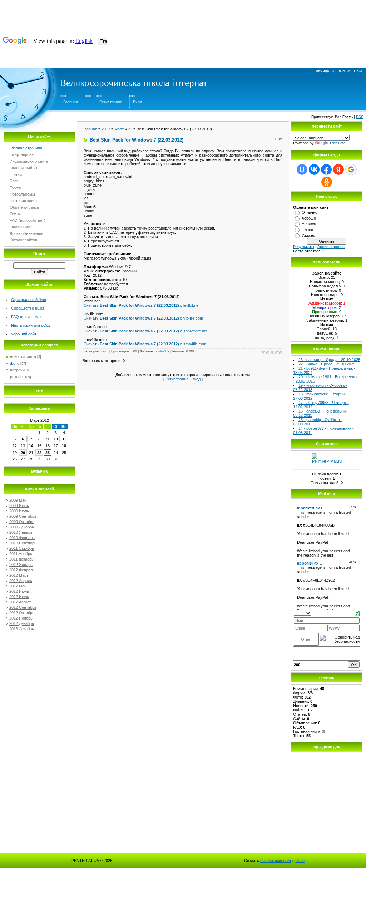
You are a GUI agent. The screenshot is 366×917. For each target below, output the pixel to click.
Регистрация (110, 102)
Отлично (309, 212)
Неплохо (309, 224)
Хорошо (309, 218)
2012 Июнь (19, 591)
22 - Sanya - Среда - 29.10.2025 (326, 364)
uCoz (300, 860)
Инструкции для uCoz (30, 325)
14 (31, 446)
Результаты (303, 247)
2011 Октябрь (21, 548)
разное (16, 377)
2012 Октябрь (21, 613)
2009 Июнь (19, 505)
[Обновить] (357, 613)
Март (119, 129)
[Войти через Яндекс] (338, 169)
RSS (359, 117)
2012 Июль (19, 597)
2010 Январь (21, 532)
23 (47, 452)
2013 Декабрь (21, 629)
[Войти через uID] (302, 169)
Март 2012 (39, 420)
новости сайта (23, 356)
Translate (337, 143)
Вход (137, 102)
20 (23, 452)
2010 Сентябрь (22, 543)
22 (39, 452)
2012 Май (17, 586)
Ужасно (308, 235)
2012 (106, 129)
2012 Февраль (22, 570)
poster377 (162, 351)
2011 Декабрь (21, 559)
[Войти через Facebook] (326, 169)
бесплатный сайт (275, 860)
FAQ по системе (26, 317)
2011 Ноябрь (20, 554)
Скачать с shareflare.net (145, 331)
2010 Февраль (22, 538)
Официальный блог (28, 299)
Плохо (307, 229)
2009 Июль (19, 511)
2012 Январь (21, 564)
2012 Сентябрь (22, 607)
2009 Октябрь (21, 521)
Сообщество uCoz (27, 308)
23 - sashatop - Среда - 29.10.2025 (329, 360)
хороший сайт (23, 334)
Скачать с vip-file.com (143, 318)
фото (14, 363)
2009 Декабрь (21, 527)
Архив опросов (331, 247)
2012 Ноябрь (21, 618)
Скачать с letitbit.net (141, 305)
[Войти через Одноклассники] (326, 182)
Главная (70, 102)
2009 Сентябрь (22, 516)
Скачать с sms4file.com (145, 344)
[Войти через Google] (351, 169)
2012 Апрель (20, 580)
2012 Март (18, 575)
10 (56, 439)
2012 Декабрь (21, 623)
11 (64, 439)
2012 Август (20, 602)
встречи (17, 370)
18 (64, 446)
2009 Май (17, 500)
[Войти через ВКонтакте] (314, 169)
